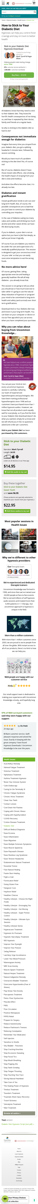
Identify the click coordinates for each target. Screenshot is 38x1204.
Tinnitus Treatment (11, 1090)
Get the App (19, 1180)
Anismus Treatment (11, 771)
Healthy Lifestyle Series (13, 926)
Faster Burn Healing (12, 873)
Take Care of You (10, 1082)
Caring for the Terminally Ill (14, 789)
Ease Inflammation (11, 837)
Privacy (19, 1172)
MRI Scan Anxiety (11, 966)
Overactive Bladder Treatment (16, 981)
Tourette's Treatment (12, 1093)
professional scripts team (18, 575)
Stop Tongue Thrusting (13, 1071)
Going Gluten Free (11, 884)
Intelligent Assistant (14, 16)
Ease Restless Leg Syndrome (15, 855)
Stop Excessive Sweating (14, 1053)
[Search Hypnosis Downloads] (35, 12)
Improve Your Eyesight (13, 944)
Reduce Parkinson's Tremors (15, 1027)
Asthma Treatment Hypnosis (15, 778)
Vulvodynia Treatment (12, 1104)
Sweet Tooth (9, 490)
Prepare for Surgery (12, 1020)
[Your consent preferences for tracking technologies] (34, 1200)
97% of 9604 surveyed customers (17, 713)
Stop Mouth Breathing (12, 1060)
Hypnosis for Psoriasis (13, 933)
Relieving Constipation (13, 1031)
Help (19, 1167)
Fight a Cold (8, 877)
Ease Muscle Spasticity (13, 848)
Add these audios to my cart (18, 511)
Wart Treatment (10, 1108)
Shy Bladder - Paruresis (13, 1046)
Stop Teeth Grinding (11, 1068)
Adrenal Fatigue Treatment (14, 767)
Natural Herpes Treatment (14, 973)
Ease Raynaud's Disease (14, 851)
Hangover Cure (10, 888)
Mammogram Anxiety (12, 962)
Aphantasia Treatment (12, 775)
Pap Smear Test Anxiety (13, 991)
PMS (6, 1006)
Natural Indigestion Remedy (15, 977)
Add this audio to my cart (17, 472)
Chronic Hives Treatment (14, 797)
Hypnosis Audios (19, 1156)
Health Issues (9, 759)
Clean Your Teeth (10, 800)
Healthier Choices (11, 895)
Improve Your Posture (12, 948)
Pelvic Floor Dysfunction (13, 998)
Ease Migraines (10, 840)
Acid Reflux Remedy (12, 764)
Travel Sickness (10, 1101)
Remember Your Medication (15, 1035)
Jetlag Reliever (10, 951)
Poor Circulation (10, 1009)
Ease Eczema (9, 833)
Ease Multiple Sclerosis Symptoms (17, 844)
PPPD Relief (9, 1017)
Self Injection (9, 1038)
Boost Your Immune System (15, 782)
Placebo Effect (9, 1002)
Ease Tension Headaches (14, 859)
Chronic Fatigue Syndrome (14, 793)
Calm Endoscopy (10, 786)
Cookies (19, 1175)
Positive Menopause (12, 1013)
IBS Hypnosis (9, 941)
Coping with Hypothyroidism (15, 815)
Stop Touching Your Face (13, 1075)
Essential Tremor (10, 866)
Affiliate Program (19, 1164)
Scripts (19, 1159)
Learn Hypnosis (19, 1154)
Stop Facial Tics (10, 1057)
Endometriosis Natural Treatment (17, 862)
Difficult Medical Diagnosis (14, 830)
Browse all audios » (12, 1113)
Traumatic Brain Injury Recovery (16, 1097)
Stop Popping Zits (11, 1064)
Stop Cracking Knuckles (13, 1049)
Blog (19, 1162)
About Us (19, 1151)
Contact (19, 1170)
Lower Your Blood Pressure (14, 959)
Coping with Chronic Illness (14, 811)
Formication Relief (11, 881)
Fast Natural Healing (12, 870)
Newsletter (19, 1178)
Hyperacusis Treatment (13, 930)
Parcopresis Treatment (13, 995)
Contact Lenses (10, 804)
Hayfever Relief (10, 892)
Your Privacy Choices (17, 1198)
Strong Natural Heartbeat (14, 1079)
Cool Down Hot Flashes (13, 808)
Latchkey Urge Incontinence (15, 955)
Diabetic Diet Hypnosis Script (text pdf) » (18, 1124)
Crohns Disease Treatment (14, 822)
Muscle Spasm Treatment (14, 970)
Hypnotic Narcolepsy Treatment (16, 937)
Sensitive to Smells (11, 1042)
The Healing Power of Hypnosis (16, 1086)
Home (19, 1148)
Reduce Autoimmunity (12, 1024)
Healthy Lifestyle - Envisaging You (17, 906)
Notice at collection (10, 1201)
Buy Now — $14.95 (19, 75)
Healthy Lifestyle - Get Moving (16, 909)
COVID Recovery (11, 819)
